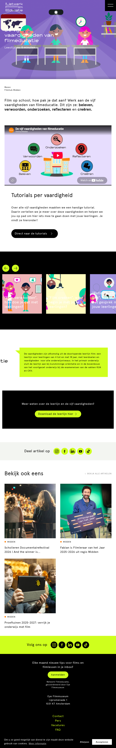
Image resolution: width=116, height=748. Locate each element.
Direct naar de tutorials (31, 233)
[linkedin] (69, 645)
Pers (58, 720)
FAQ (58, 729)
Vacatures (58, 725)
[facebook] (62, 645)
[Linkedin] (72, 451)
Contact (58, 716)
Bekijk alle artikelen (99, 474)
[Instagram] (56, 451)
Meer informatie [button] (37, 743)
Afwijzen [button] (84, 742)
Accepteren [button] (102, 742)
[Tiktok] (88, 451)
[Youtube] (80, 451)
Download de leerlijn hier (55, 414)
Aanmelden (58, 675)
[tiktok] (85, 645)
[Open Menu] (110, 5)
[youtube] (77, 645)
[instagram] (54, 645)
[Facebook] (64, 451)
